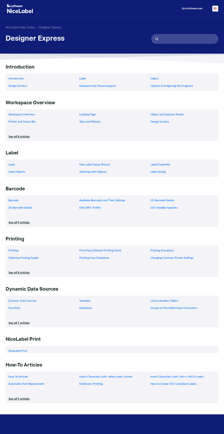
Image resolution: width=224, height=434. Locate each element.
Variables (84, 300)
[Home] (20, 8)
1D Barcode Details (162, 200)
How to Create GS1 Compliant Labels (173, 383)
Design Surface (17, 85)
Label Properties (160, 164)
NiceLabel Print (23, 340)
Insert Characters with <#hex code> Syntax (105, 376)
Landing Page (87, 114)
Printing (15, 240)
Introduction (20, 68)
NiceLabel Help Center (20, 27)
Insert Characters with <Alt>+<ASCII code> (177, 376)
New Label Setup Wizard (94, 164)
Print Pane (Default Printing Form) (100, 250)
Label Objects (16, 171)
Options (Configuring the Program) (171, 85)
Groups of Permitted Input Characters (173, 308)
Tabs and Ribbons (90, 121)
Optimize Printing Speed (23, 257)
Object (154, 78)
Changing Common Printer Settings (172, 257)
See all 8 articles (19, 136)
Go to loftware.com (192, 8)
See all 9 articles (19, 222)
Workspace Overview (30, 103)
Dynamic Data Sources (32, 290)
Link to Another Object (164, 300)
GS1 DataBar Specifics (164, 207)
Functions (14, 308)
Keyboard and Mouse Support (97, 85)
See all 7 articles (19, 322)
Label (82, 78)
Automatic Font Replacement (26, 383)
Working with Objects (92, 171)
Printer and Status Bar (22, 121)
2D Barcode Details (20, 207)
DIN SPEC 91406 (89, 207)
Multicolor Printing (91, 383)
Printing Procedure (162, 250)
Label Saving (158, 171)
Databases (85, 308)
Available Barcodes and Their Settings (102, 200)
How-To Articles (24, 366)
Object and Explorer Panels (167, 114)
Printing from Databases (94, 257)
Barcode (15, 189)
